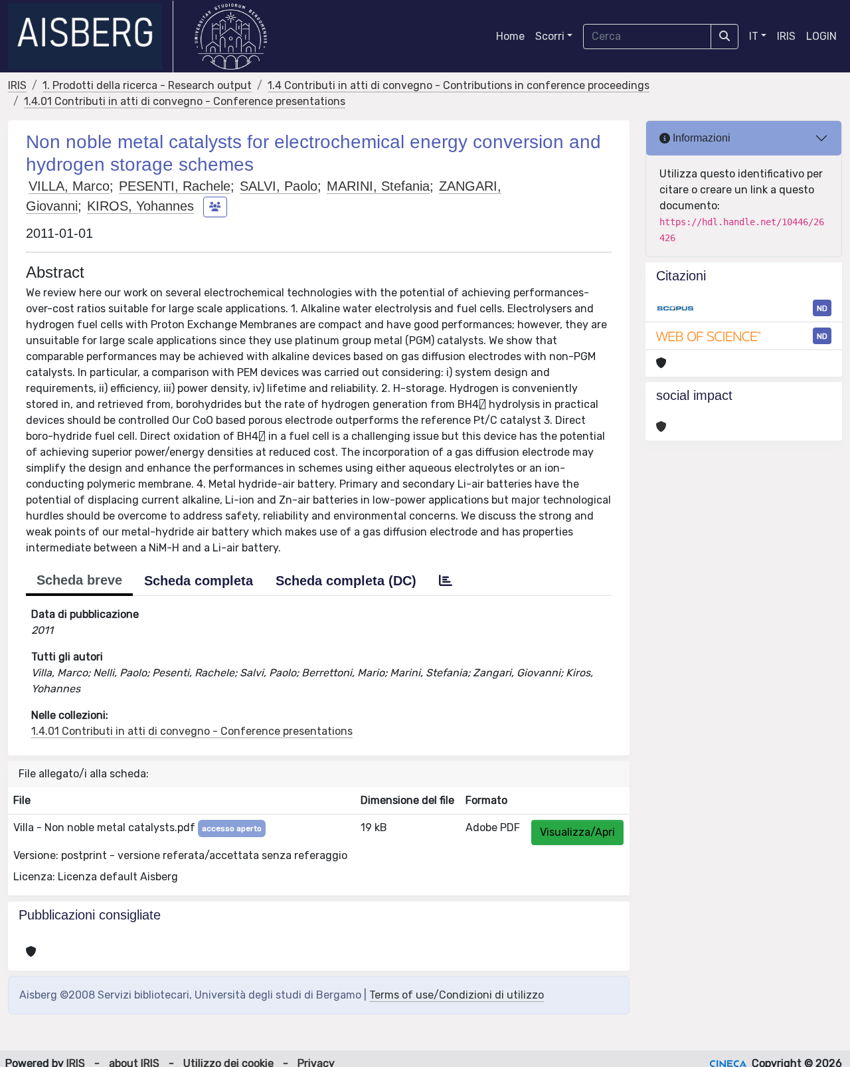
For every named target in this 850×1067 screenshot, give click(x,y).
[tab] (446, 581)
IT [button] (753, 36)
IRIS (786, 36)
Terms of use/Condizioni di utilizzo (456, 995)
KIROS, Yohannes (140, 206)
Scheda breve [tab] (79, 580)
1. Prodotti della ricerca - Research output (147, 85)
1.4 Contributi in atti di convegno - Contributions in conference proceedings (458, 85)
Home (510, 36)
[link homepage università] (231, 36)
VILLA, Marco (69, 186)
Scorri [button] (549, 36)
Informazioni (700, 138)
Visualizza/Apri (577, 832)
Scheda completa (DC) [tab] (346, 580)
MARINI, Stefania (378, 186)
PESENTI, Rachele (174, 186)
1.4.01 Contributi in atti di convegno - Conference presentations (184, 101)
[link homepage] (90, 36)
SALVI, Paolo (278, 186)
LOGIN (821, 36)
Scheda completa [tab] (198, 580)
